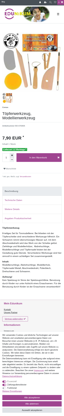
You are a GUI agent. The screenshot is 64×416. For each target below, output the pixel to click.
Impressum (9, 331)
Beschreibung (11, 191)
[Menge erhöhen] (12, 155)
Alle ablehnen (32, 403)
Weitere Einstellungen (12, 391)
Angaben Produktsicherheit (18, 218)
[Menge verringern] (12, 160)
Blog (3, 2)
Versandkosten (25, 176)
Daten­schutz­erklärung (12, 376)
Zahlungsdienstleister (16, 385)
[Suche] (50, 2)
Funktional (12, 388)
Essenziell (12, 381)
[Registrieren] (45, 2)
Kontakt (7, 310)
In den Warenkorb (38, 157)
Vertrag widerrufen (14, 319)
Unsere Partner (10, 312)
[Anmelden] (40, 2)
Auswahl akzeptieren (32, 410)
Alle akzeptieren (32, 397)
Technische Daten (13, 200)
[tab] (32, 191)
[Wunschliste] (55, 2)
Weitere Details (12, 209)
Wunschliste (10, 169)
